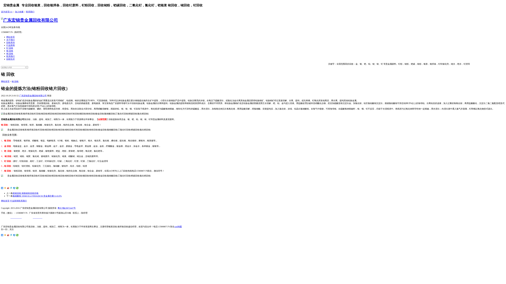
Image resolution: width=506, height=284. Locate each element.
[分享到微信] (17, 188)
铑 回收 (9, 53)
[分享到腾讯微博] (11, 188)
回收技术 (10, 59)
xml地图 (178, 226)
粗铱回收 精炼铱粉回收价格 (25, 193)
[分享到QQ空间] (5, 188)
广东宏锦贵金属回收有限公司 (33, 96)
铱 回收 (9, 51)
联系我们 (30, 12)
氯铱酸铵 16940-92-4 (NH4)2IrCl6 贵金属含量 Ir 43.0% (37, 196)
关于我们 (10, 40)
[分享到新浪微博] (8, 188)
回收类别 (10, 42)
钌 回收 (9, 48)
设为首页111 (7, 12)
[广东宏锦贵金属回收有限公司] (29, 20)
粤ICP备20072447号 (67, 208)
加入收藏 (19, 12)
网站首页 (10, 37)
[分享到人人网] (14, 188)
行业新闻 (10, 45)
